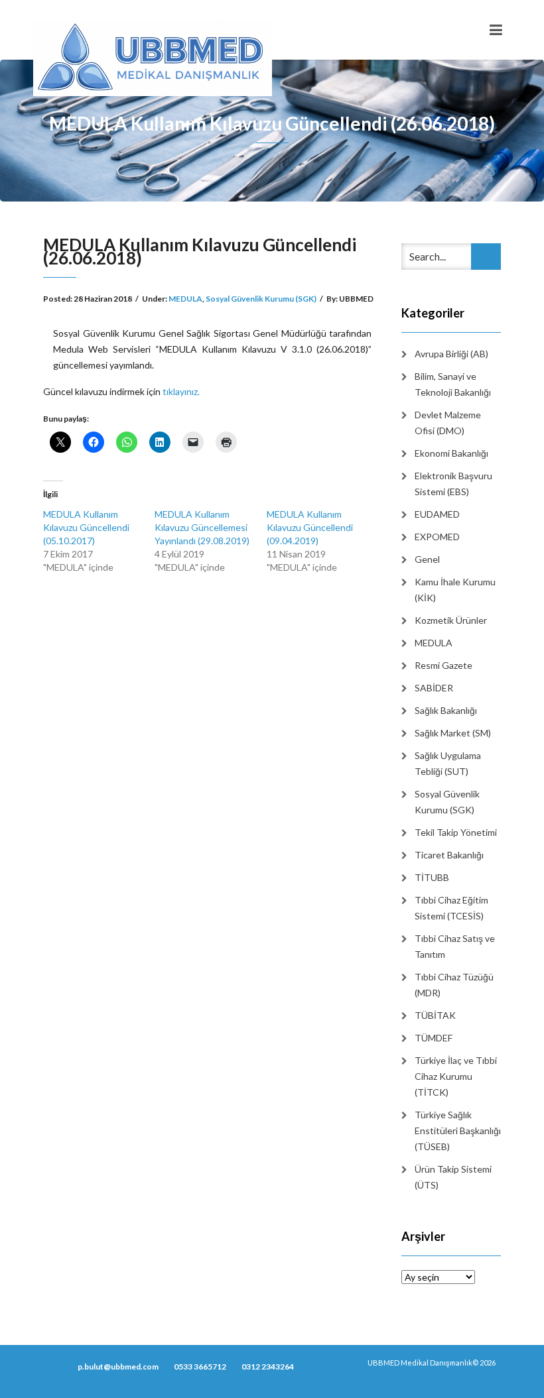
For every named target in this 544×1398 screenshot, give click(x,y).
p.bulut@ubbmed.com (118, 1366)
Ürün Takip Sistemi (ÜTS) (453, 1177)
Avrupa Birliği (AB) (451, 353)
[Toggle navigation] (496, 30)
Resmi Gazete (443, 665)
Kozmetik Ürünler (451, 620)
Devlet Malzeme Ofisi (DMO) (448, 422)
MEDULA (185, 299)
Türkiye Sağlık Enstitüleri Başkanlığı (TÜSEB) (458, 1130)
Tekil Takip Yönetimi (456, 832)
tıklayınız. (181, 391)
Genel (427, 559)
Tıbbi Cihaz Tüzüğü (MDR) (454, 984)
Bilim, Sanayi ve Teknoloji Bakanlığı (453, 384)
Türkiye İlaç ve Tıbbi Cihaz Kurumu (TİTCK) (456, 1076)
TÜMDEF (433, 1037)
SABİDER (434, 687)
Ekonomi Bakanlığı (451, 453)
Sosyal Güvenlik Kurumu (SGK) (261, 299)
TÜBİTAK (435, 1015)
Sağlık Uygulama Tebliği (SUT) (448, 763)
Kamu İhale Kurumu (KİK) (455, 589)
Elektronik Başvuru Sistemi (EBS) (453, 483)
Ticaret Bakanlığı (449, 854)
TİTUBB (432, 877)
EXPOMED (437, 536)
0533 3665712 (200, 1366)
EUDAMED (437, 514)
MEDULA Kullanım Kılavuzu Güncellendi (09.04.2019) (310, 527)
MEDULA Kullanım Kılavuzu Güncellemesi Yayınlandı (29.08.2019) (202, 527)
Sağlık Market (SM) (453, 732)
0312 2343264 (267, 1366)
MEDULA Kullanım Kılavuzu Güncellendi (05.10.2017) (86, 527)
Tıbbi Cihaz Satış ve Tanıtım (455, 946)
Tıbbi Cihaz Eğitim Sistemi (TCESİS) (451, 907)
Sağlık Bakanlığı (446, 710)
